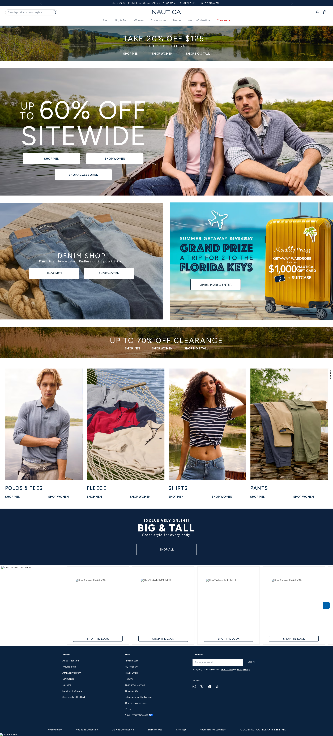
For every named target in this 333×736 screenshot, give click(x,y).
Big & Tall (121, 20)
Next (291, 3)
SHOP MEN (160, 3)
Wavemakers (69, 666)
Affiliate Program (71, 672)
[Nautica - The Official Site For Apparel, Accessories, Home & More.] (166, 12)
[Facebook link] (210, 686)
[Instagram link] (194, 686)
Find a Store (131, 660)
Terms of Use (227, 669)
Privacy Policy (243, 669)
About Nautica (70, 660)
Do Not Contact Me (123, 729)
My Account (131, 666)
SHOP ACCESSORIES (83, 174)
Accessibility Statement (213, 729)
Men (105, 20)
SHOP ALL (166, 549)
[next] (326, 605)
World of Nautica (199, 20)
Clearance (223, 20)
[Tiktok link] (217, 686)
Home (177, 20)
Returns (129, 678)
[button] (32, 605)
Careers (66, 684)
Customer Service (135, 684)
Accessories (158, 20)
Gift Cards (68, 678)
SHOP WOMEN (179, 3)
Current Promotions (136, 703)
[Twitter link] (202, 686)
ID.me (128, 709)
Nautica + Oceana (72, 691)
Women (139, 20)
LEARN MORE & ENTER (216, 284)
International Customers (138, 697)
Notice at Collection (87, 729)
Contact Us (131, 691)
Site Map (181, 729)
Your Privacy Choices (136, 715)
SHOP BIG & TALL (202, 3)
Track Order (131, 672)
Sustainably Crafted (73, 697)
